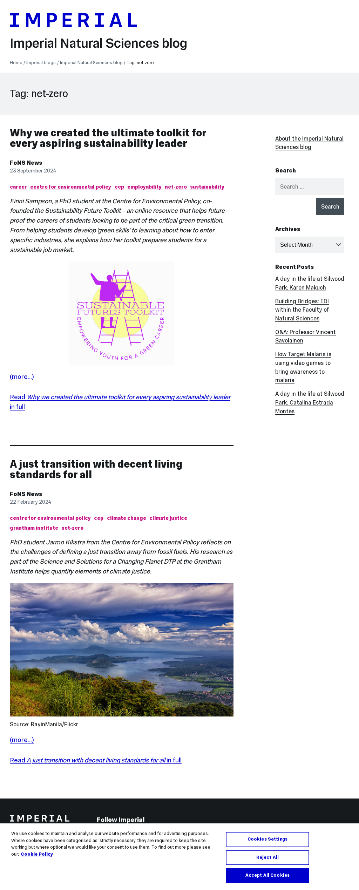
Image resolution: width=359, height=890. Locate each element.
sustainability (207, 187)
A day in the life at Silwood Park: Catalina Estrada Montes (309, 402)
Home (16, 63)
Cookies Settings (267, 839)
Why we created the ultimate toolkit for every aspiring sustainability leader (108, 138)
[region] (179, 856)
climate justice (168, 518)
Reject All (267, 857)
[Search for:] (309, 186)
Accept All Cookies (267, 875)
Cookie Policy (37, 854)
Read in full (96, 760)
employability (144, 187)
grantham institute (34, 528)
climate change (126, 518)
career (18, 187)
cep (119, 187)
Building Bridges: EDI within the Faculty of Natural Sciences (302, 310)
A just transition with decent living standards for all (96, 469)
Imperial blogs (41, 63)
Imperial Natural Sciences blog (98, 43)
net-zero (176, 187)
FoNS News (26, 162)
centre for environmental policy (70, 187)
